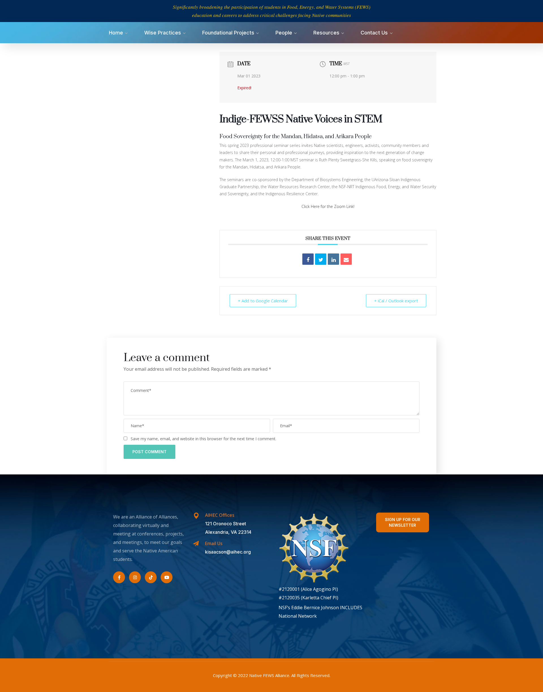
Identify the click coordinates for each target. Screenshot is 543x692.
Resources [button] (326, 33)
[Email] (346, 259)
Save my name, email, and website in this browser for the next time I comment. (203, 438)
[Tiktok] (151, 577)
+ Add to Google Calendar (263, 300)
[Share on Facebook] (308, 259)
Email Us (214, 543)
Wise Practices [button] (162, 33)
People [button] (283, 33)
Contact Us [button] (374, 33)
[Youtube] (167, 577)
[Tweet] (320, 259)
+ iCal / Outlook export (396, 300)
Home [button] (116, 33)
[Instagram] (135, 577)
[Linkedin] (333, 259)
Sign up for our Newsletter (402, 522)
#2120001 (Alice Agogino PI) (308, 589)
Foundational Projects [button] (228, 33)
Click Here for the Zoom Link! (327, 206)
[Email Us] (196, 543)
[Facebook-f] (119, 577)
